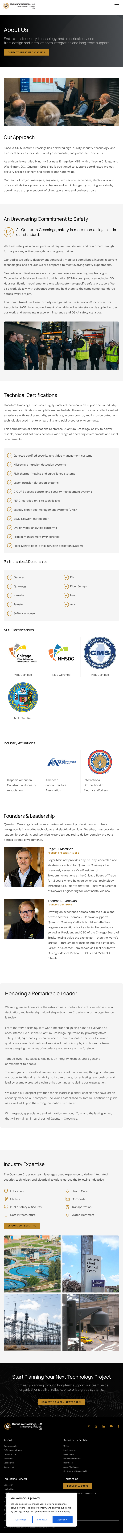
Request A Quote (78, 1486)
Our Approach (10, 1446)
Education (8, 1485)
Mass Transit (69, 1454)
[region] (41, 1510)
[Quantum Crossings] (19, 6)
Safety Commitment (13, 1450)
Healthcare (68, 1463)
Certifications (10, 1454)
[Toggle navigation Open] (116, 6)
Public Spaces (69, 1450)
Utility (66, 1446)
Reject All (42, 1519)
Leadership (9, 1463)
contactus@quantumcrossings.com (79, 1493)
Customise (21, 1519)
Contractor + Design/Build (75, 1471)
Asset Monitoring (71, 1467)
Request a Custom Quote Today (61, 1402)
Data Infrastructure (72, 1458)
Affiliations (8, 1458)
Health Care (9, 1489)
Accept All (62, 1519)
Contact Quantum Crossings (26, 52)
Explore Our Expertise (22, 1226)
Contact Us (9, 1467)
